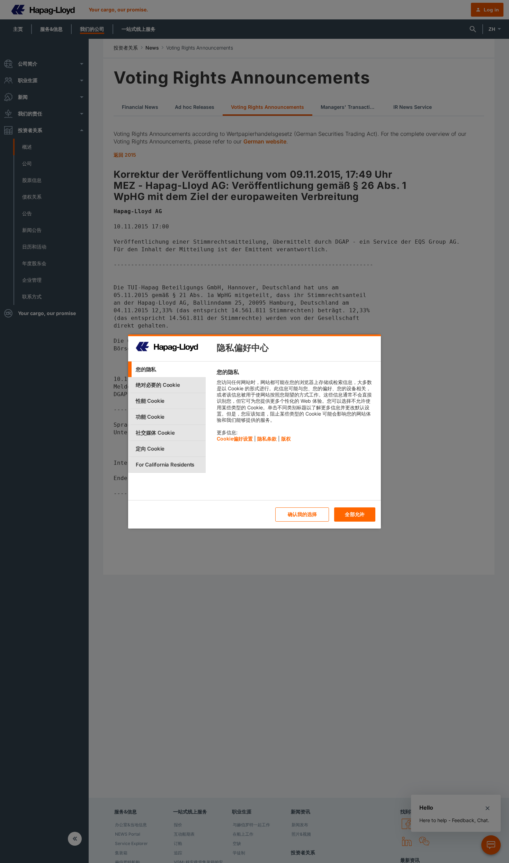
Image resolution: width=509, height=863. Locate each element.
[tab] (167, 369)
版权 (286, 439)
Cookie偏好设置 (235, 439)
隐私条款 (267, 439)
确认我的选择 (302, 514)
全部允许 (355, 514)
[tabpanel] (295, 407)
